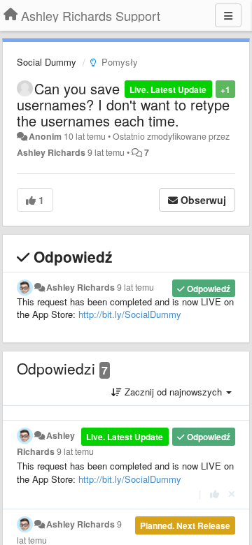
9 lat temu (135, 287)
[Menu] (228, 15)
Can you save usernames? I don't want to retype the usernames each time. (123, 104)
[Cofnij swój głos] (231, 493)
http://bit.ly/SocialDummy (129, 314)
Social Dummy (46, 61)
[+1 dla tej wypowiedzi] (214, 493)
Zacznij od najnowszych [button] (173, 391)
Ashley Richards (51, 152)
